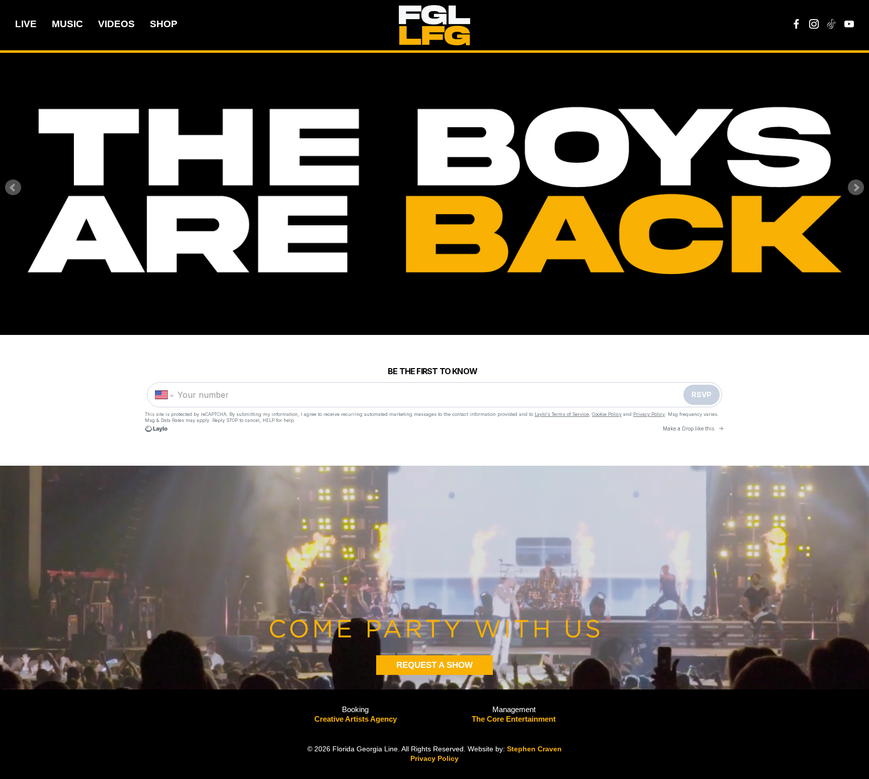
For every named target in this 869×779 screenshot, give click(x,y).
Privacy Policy (434, 758)
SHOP (164, 24)
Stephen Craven (534, 749)
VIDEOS (116, 24)
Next (856, 188)
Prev (13, 188)
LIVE (26, 24)
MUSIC (67, 24)
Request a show (434, 665)
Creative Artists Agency (355, 719)
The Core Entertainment (514, 719)
